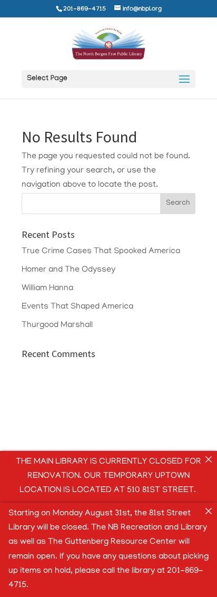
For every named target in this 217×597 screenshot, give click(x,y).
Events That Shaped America (77, 307)
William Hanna (47, 288)
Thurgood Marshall (57, 325)
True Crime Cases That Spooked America (101, 251)
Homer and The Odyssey (68, 270)
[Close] (208, 459)
